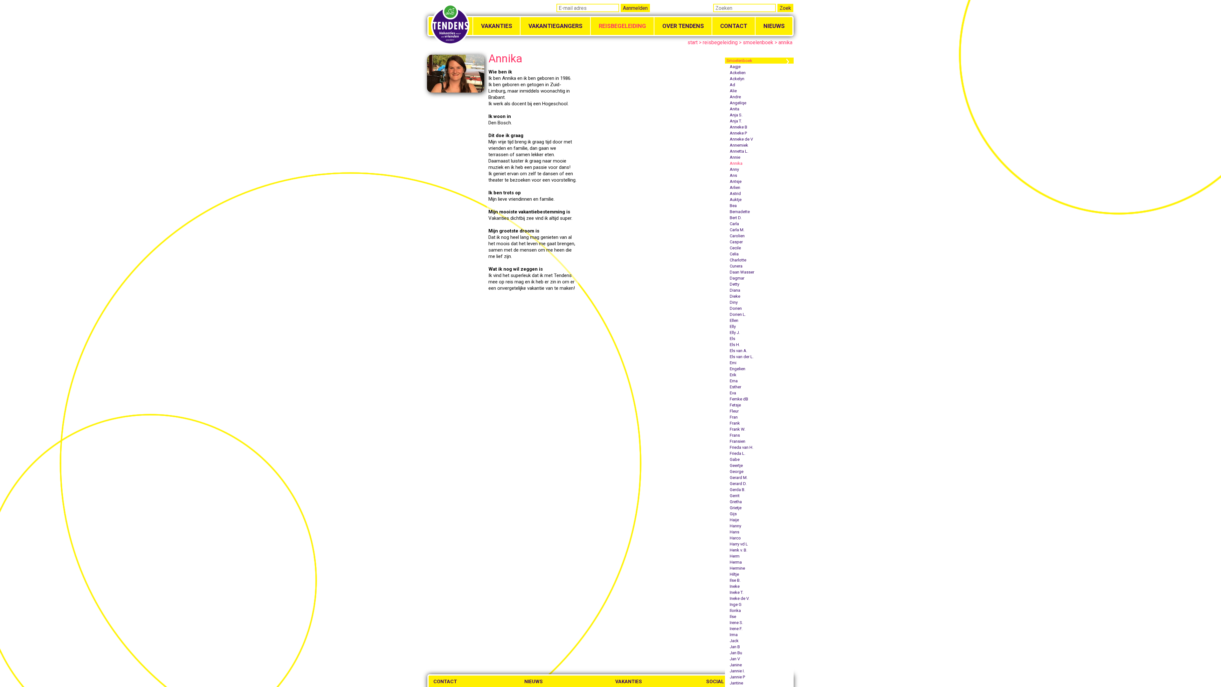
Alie (733, 90)
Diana (735, 290)
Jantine (736, 683)
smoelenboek (758, 42)
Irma (734, 634)
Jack (734, 640)
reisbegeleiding (720, 42)
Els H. (735, 344)
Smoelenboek (739, 60)
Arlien (735, 187)
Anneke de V (741, 139)
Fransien (737, 441)
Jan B (735, 646)
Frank (735, 423)
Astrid (735, 193)
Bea (733, 205)
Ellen (734, 320)
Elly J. (735, 332)
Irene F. (736, 628)
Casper (736, 241)
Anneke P (738, 133)
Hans (734, 532)
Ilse (733, 616)
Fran (734, 417)
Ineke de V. (739, 598)
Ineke (735, 586)
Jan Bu (736, 652)
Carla (734, 223)
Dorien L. (738, 314)
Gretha (736, 501)
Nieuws (774, 26)
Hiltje (734, 574)
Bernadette (740, 211)
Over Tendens (683, 26)
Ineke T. (736, 592)
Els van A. (738, 350)
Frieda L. (737, 453)
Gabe (735, 459)
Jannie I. (737, 671)
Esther (735, 387)
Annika (736, 163)
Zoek (785, 8)
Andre (735, 96)
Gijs (733, 513)
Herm (735, 556)
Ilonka (735, 610)
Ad (732, 84)
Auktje (736, 199)
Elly (733, 326)
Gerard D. (738, 483)
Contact (733, 26)
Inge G (736, 604)
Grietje (736, 507)
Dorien (736, 308)
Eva (733, 393)
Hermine (737, 568)
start (692, 42)
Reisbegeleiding (622, 26)
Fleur (734, 411)
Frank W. (737, 429)
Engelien (737, 368)
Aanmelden (635, 8)
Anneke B (738, 127)
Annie (735, 157)
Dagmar (737, 278)
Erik (733, 374)
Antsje (736, 181)
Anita (734, 109)
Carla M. (737, 229)
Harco (735, 538)
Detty (734, 284)
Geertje (736, 465)
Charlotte (738, 260)
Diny (734, 302)
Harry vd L (739, 544)
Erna (734, 380)
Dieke (735, 296)
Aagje (735, 66)
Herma (736, 562)
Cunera (736, 266)
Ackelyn (737, 78)
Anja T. (736, 121)
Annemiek (739, 145)
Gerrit (735, 495)
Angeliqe (738, 103)
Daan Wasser (742, 272)
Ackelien (738, 72)
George (736, 471)
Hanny (735, 526)
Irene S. (736, 622)
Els (732, 338)
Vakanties (496, 26)
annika (785, 42)
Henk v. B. (738, 550)
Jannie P (737, 677)
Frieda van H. (741, 447)
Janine (736, 665)
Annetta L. (739, 151)
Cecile (735, 248)
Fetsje (735, 405)
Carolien (737, 235)
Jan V (735, 658)
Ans (733, 175)
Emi (733, 362)
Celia (734, 254)
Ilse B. (735, 580)
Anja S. (736, 115)
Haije (734, 519)
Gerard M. (739, 477)
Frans (735, 435)
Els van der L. (742, 356)
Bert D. (736, 217)
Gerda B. (737, 489)
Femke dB (739, 399)
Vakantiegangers (555, 26)
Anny (734, 169)
